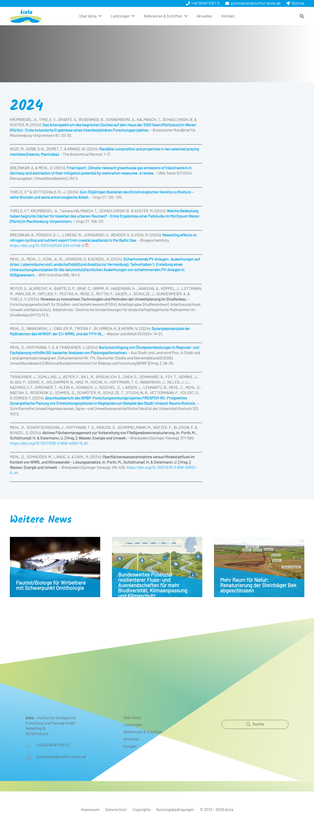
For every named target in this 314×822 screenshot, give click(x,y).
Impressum (90, 810)
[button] (100, 16)
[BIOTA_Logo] (26, 16)
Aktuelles (131, 739)
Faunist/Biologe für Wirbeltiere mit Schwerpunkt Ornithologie (51, 585)
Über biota (132, 718)
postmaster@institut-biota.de (61, 757)
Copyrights (142, 810)
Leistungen (132, 725)
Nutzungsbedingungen (175, 810)
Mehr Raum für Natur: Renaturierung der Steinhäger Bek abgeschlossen (258, 585)
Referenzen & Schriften (142, 732)
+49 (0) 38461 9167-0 (53, 745)
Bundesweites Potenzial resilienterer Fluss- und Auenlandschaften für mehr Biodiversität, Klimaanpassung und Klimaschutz (152, 585)
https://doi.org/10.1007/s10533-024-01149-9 (47, 246)
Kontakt (130, 746)
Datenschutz (116, 810)
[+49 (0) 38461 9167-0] (31, 745)
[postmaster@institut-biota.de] (31, 757)
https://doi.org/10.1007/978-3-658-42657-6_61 (49, 443)
